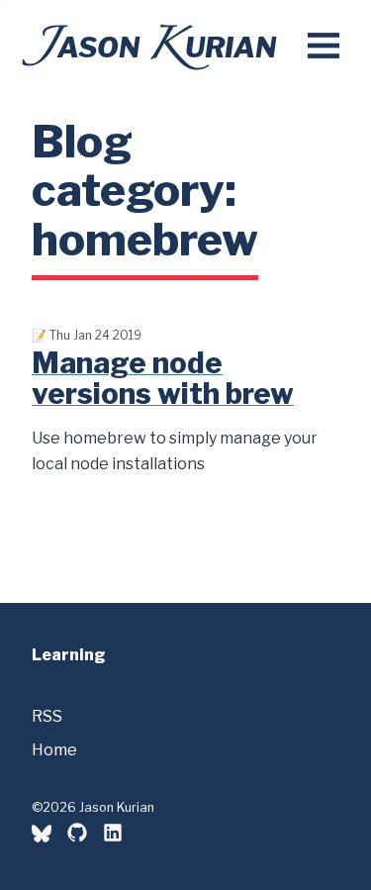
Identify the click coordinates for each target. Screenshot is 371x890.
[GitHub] (77, 832)
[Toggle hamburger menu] (323, 47)
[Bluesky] (41, 836)
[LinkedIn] (113, 836)
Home (54, 750)
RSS (47, 716)
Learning (69, 654)
